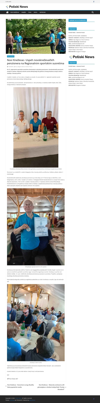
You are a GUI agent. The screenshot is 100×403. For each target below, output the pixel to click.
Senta (35, 12)
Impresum (42, 12)
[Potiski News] (7, 12)
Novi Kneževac (14, 12)
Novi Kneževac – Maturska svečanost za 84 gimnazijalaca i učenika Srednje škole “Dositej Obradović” (51, 387)
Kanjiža (24, 12)
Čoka (29, 12)
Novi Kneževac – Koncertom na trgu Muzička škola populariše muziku (20, 386)
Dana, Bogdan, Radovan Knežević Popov (23, 66)
